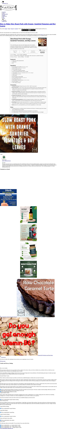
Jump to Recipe (25, 30)
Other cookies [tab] (2, 421)
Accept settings (2, 428)
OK (0, 361)
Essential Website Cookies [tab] (4, 375)
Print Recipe (33, 30)
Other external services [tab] (4, 400)
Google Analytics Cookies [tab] (4, 392)
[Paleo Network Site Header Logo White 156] (8, 10)
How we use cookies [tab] (3, 368)
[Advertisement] (28, 179)
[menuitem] (29, 12)
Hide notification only (9, 428)
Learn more (3, 361)
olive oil (42, 34)
